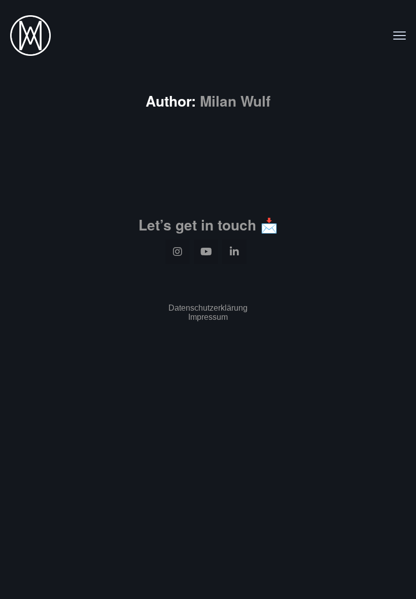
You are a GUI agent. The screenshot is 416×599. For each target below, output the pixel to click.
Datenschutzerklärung (208, 308)
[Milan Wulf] (30, 35)
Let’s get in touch (197, 224)
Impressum (208, 317)
